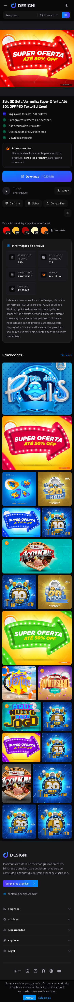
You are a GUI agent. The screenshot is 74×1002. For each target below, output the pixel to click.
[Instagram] (35, 971)
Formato (49, 15)
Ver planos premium (17, 883)
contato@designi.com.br (22, 894)
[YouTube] (59, 971)
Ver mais (66, 355)
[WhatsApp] (27, 971)
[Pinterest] (51, 971)
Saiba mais (44, 998)
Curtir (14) (15, 203)
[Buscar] (66, 15)
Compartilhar (58, 203)
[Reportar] (68, 213)
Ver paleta (59, 230)
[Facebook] (43, 971)
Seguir (65, 191)
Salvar (35, 203)
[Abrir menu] (5, 6)
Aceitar (29, 997)
